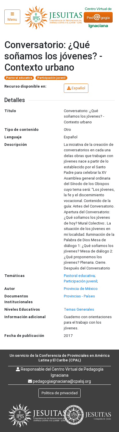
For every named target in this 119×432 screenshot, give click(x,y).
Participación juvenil (51, 78)
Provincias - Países (79, 296)
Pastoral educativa (19, 78)
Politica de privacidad (60, 393)
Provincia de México (81, 288)
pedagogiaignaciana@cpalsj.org (62, 381)
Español (78, 88)
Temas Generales (79, 309)
